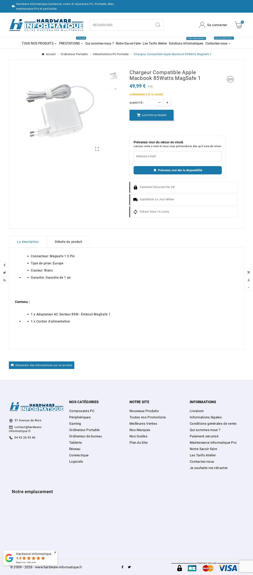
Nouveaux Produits (144, 411)
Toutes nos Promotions (147, 417)
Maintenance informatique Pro (213, 442)
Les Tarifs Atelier (203, 455)
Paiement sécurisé (204, 436)
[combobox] (121, 25)
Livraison (197, 411)
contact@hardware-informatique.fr (25, 429)
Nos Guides (138, 436)
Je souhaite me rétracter (209, 468)
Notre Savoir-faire (203, 449)
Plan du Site (138, 442)
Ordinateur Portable (84, 430)
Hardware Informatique (33, 554)
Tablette (75, 442)
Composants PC (81, 411)
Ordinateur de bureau (85, 436)
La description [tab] (28, 242)
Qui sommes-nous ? (205, 430)
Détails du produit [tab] (68, 242)
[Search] (158, 25)
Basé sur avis (26, 562)
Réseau (74, 449)
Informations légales (206, 417)
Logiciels (76, 461)
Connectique (79, 455)
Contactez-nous (202, 461)
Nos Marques (139, 430)
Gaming (75, 424)
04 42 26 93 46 (24, 437)
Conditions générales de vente (213, 424)
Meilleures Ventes (143, 424)
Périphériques (80, 417)
